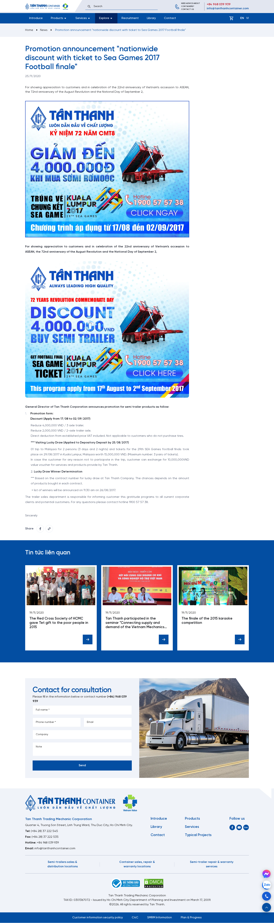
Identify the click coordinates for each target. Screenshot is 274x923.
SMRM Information (159, 917)
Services (192, 827)
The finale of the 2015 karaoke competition (207, 621)
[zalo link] (246, 827)
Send (82, 765)
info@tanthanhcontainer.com (228, 8)
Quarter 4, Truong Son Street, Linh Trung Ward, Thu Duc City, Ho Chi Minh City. (79, 825)
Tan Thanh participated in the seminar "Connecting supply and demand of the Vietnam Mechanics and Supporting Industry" (134, 623)
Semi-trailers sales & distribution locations (62, 864)
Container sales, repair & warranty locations (137, 864)
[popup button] (266, 907)
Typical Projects (198, 835)
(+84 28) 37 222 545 (44, 831)
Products (192, 819)
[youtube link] (239, 827)
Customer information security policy (97, 917)
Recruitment (130, 18)
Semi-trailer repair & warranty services (211, 864)
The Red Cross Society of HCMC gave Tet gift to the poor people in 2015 (58, 623)
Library (151, 18)
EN (242, 18)
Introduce (36, 18)
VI (247, 18)
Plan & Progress (191, 917)
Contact (170, 18)
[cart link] (231, 18)
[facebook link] (40, 528)
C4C (135, 917)
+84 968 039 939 (219, 4)
